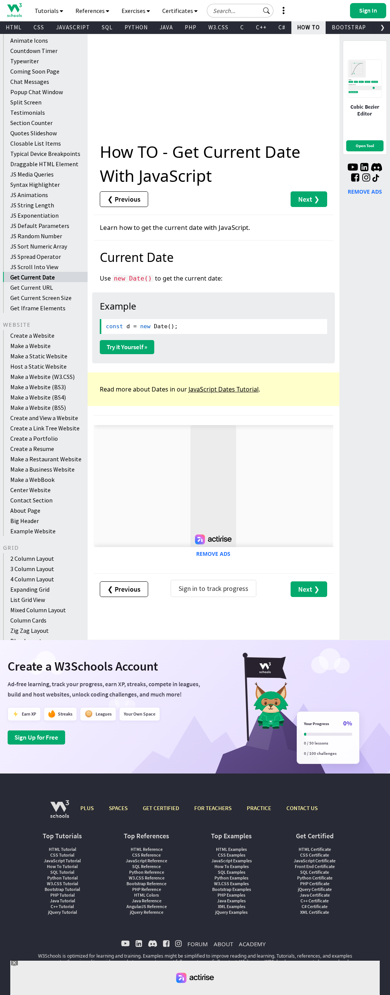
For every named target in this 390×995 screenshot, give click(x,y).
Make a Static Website (38, 356)
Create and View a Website (44, 418)
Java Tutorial (62, 901)
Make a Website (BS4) (38, 397)
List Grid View (27, 599)
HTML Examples (231, 849)
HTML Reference (147, 849)
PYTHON (136, 27)
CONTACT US (302, 808)
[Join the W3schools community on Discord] (376, 168)
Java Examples (231, 901)
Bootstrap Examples (231, 889)
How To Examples (231, 866)
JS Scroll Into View (34, 267)
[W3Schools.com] (59, 813)
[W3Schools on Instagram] (366, 178)
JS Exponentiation (34, 215)
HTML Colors (146, 895)
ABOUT (223, 944)
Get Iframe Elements (38, 308)
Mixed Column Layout (38, 610)
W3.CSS (218, 27)
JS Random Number (36, 236)
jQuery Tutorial (62, 912)
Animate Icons (29, 40)
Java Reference (146, 901)
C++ (261, 27)
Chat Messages (29, 81)
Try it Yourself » (127, 347)
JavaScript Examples (231, 860)
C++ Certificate (314, 901)
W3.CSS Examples (231, 883)
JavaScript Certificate (315, 860)
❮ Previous (124, 199)
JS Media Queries (32, 174)
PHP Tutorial (62, 895)
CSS (39, 27)
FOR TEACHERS (213, 808)
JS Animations (29, 195)
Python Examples (231, 878)
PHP (191, 27)
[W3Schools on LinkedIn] (364, 168)
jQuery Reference (146, 912)
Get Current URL (31, 287)
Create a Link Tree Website (45, 428)
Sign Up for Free (36, 737)
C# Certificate (315, 906)
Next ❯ (309, 199)
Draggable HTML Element (44, 164)
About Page (25, 510)
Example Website (33, 531)
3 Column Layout (32, 569)
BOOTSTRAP (349, 27)
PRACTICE (259, 808)
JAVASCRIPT (73, 27)
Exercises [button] (134, 10)
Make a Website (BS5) (38, 407)
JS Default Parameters (39, 225)
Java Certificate (315, 895)
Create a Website (32, 335)
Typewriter (24, 61)
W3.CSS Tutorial (62, 883)
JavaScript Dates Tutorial (224, 389)
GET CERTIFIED (161, 808)
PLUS (87, 808)
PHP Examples (231, 895)
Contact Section (31, 500)
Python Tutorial (62, 878)
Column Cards (28, 620)
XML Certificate (314, 912)
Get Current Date (32, 277)
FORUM (197, 944)
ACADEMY (252, 944)
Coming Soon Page (34, 71)
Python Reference (146, 872)
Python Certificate (314, 878)
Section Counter (31, 123)
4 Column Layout (32, 579)
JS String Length (32, 205)
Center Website (30, 490)
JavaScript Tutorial (62, 860)
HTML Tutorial (62, 849)
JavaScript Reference (146, 860)
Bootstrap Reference (146, 883)
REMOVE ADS (213, 553)
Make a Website (30, 346)
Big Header (24, 521)
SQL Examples (231, 872)
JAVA (166, 27)
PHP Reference (146, 889)
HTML (14, 27)
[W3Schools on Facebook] (355, 178)
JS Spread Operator (35, 256)
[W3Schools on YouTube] (352, 168)
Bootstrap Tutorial (62, 889)
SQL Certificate (314, 872)
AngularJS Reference (146, 906)
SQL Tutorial (62, 872)
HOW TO (308, 27)
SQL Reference (146, 866)
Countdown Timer (34, 51)
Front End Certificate (315, 866)
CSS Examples (231, 855)
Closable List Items (35, 143)
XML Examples (231, 906)
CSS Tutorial (62, 855)
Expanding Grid (30, 589)
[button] (266, 10)
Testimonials (27, 112)
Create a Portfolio (34, 438)
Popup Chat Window (36, 92)
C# (281, 27)
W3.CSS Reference (147, 878)
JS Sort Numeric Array (38, 246)
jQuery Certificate (315, 889)
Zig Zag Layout (29, 630)
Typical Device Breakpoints (45, 153)
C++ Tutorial (62, 906)
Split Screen (26, 102)
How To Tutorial (62, 866)
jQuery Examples (231, 912)
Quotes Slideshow (33, 133)
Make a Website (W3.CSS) (42, 376)
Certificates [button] (178, 10)
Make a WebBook (32, 479)
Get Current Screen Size (41, 298)
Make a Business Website (42, 469)
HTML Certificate (315, 849)
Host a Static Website (38, 366)
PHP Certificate (314, 883)
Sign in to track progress (213, 588)
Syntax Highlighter (35, 184)
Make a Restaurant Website (46, 459)
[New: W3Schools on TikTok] (375, 178)
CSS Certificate (314, 855)
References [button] (90, 10)
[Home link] (14, 10)
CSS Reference (146, 855)
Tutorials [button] (47, 10)
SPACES (118, 808)
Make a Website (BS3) (38, 387)
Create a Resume (32, 449)
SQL (107, 27)
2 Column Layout (32, 558)
